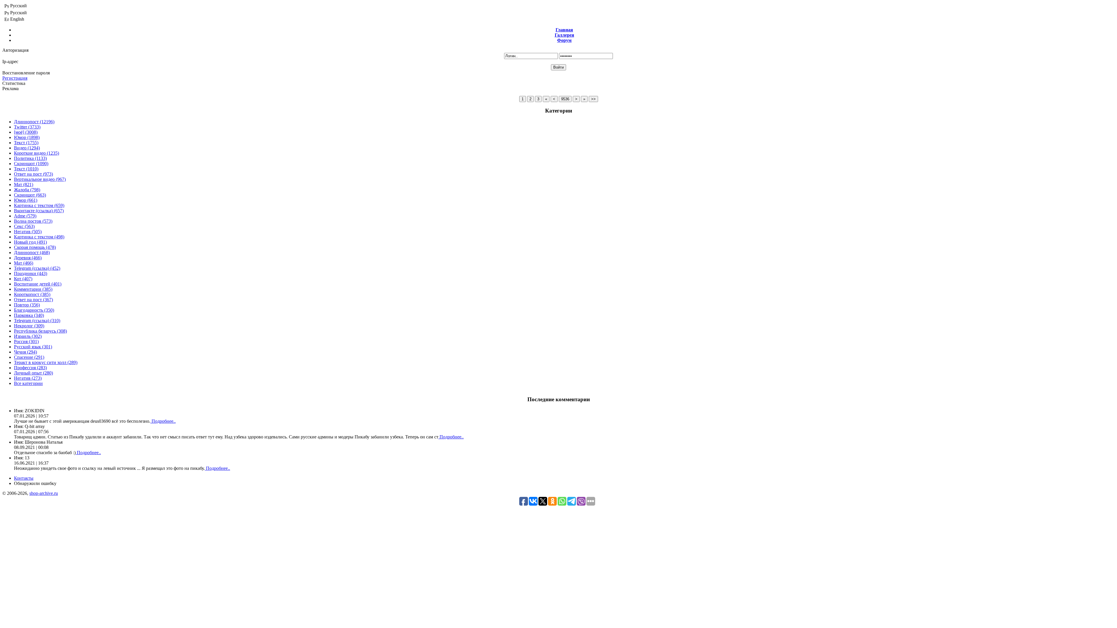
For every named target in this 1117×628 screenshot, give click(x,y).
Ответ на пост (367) (33, 299)
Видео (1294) (27, 147)
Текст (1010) (26, 168)
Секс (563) (24, 226)
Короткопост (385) (32, 294)
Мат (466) (23, 263)
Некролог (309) (29, 325)
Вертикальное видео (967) (40, 179)
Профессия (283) (30, 367)
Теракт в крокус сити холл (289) (45, 362)
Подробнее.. (163, 421)
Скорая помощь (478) (35, 247)
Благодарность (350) (34, 310)
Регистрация (14, 78)
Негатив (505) (28, 231)
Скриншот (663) (30, 194)
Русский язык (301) (33, 346)
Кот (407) (23, 278)
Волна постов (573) (33, 221)
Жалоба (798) (27, 189)
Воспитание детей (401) (37, 283)
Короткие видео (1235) (36, 153)
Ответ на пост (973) (33, 174)
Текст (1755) (26, 142)
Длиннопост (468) (32, 252)
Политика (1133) (30, 158)
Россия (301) (26, 341)
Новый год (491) (30, 242)
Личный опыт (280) (33, 372)
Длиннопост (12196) (34, 121)
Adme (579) (25, 215)
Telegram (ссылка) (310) (37, 320)
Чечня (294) (25, 351)
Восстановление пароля (26, 72)
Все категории (28, 383)
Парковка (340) (29, 315)
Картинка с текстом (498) (39, 236)
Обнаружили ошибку (35, 483)
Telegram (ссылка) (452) (37, 268)
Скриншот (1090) (31, 163)
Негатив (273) (28, 378)
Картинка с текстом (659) (39, 205)
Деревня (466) (28, 257)
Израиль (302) (28, 336)
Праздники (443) (30, 273)
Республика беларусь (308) (40, 331)
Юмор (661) (25, 200)
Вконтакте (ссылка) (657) (39, 210)
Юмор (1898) (27, 137)
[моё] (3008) (26, 132)
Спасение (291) (29, 357)
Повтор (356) (27, 304)
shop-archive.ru (43, 493)
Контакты (23, 478)
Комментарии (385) (33, 289)
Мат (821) (23, 184)
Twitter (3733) (27, 126)
